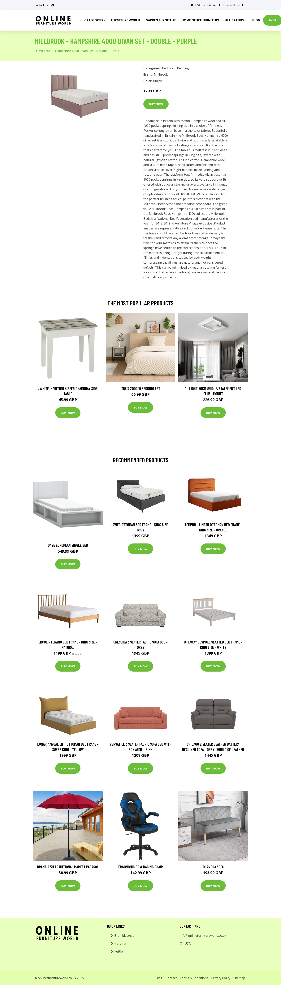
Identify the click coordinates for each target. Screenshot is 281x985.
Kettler (119, 951)
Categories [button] (93, 20)
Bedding (183, 68)
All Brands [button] (234, 20)
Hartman (120, 943)
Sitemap (239, 978)
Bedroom (168, 68)
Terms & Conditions (194, 978)
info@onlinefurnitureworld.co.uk (224, 5)
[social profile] (53, 5)
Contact (171, 978)
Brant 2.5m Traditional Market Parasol (68, 866)
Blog (256, 20)
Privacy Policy (220, 978)
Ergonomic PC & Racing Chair (140, 866)
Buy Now (156, 104)
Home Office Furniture (200, 20)
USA (198, 5)
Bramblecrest (124, 935)
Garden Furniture (161, 20)
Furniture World (125, 20)
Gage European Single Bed (68, 545)
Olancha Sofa (213, 866)
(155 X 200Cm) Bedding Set (140, 388)
